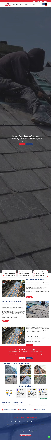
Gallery (26, 4)
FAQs (30, 4)
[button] (47, 393)
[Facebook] (44, 4)
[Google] (42, 4)
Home (14, 4)
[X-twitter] (46, 4)
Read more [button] (17, 396)
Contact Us (34, 4)
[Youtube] (46, 5)
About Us (17, 4)
